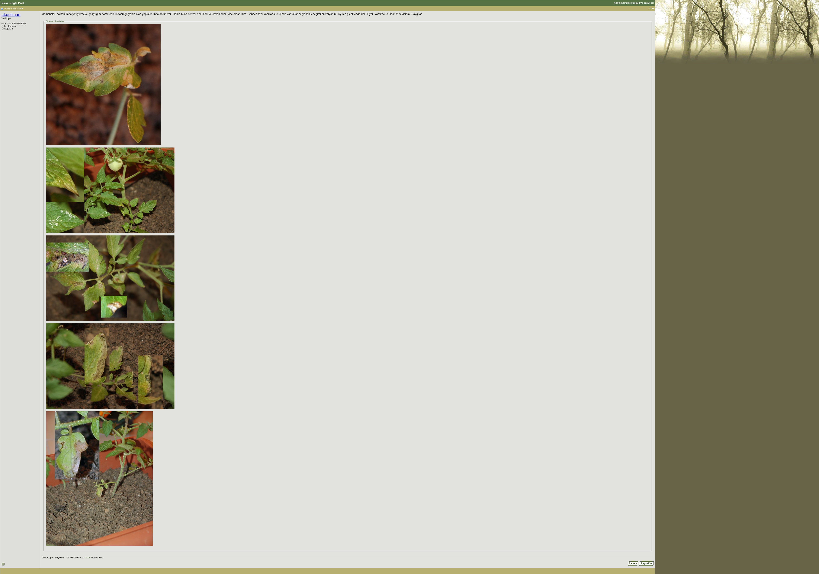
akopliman (10, 14)
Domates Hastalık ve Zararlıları (637, 2)
